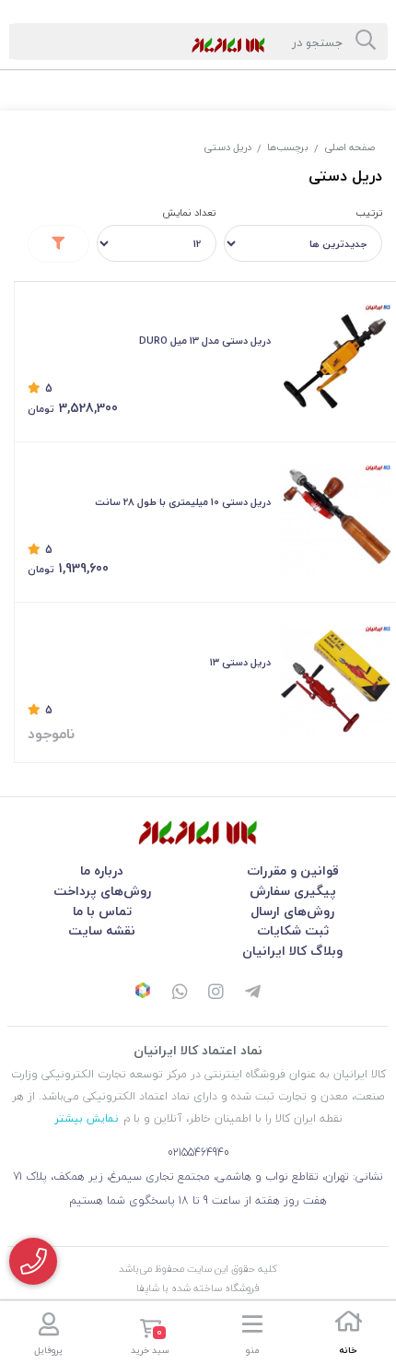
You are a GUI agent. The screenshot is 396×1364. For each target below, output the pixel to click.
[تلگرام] (253, 993)
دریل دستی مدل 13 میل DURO (205, 340)
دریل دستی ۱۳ (240, 662)
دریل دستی (227, 147)
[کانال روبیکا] (143, 992)
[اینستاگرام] (216, 993)
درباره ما (101, 870)
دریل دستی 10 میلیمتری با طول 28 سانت (183, 502)
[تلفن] (33, 1261)
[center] (366, 41)
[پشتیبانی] (180, 993)
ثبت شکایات (293, 930)
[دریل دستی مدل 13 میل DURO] (336, 359)
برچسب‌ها (288, 147)
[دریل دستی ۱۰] (336, 520)
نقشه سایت (101, 930)
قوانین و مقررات (293, 870)
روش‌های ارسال (292, 911)
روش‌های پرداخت (102, 890)
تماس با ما (102, 911)
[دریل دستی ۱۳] (336, 681)
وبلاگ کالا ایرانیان (292, 950)
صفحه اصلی (349, 147)
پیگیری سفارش (293, 890)
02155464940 (198, 1152)
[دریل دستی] (198, 832)
